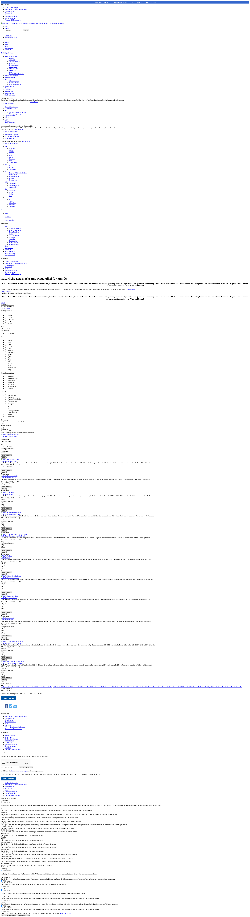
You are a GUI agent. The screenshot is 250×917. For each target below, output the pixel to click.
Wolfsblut (12, 204)
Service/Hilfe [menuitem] (14, 12)
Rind (9, 360)
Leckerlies (8, 90)
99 (9, 328)
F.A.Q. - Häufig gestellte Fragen (15, 727)
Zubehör (7, 121)
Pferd (9, 356)
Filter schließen (5, 308)
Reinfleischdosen (14, 81)
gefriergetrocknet (13, 378)
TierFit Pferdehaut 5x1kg (8, 477)
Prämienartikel (9, 741)
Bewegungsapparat (14, 61)
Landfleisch (12, 183)
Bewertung (4, 420)
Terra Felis (12, 192)
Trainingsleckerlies (13, 411)
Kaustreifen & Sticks (14, 399)
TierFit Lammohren (7, 494)
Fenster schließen (6, 291)
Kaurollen (11, 397)
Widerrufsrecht (9, 11)
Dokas (11, 166)
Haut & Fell (12, 63)
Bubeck (11, 155)
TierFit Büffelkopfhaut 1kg (9, 436)
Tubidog (208, 687)
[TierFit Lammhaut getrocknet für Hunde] (14, 534)
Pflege (7, 119)
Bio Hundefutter (10, 95)
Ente (9, 342)
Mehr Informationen (66, 913)
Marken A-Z (8, 249)
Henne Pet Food (14, 176)
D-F (6, 164)
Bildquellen (8, 737)
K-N (6, 182)
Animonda (12, 148)
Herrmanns (12, 178)
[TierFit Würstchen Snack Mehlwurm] (13, 661)
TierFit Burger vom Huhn (9, 598)
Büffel (10, 340)
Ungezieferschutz (10, 255)
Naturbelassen (12, 405)
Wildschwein (12, 368)
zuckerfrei (11, 388)
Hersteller (4, 312)
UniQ (10, 199)
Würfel (10, 414)
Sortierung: (4, 304)
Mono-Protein (12, 386)
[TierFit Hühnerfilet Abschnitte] (11, 576)
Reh (9, 358)
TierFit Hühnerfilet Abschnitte (10, 578)
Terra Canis (12, 190)
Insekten (10, 350)
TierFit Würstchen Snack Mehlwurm (12, 663)
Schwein (10, 362)
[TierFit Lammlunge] (7, 618)
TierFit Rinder (27, 687)
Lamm (10, 354)
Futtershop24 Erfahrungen (13, 20)
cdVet (10, 160)
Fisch (9, 344)
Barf (6, 110)
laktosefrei (11, 384)
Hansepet (11, 319)
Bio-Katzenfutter (10, 251)
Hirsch (10, 348)
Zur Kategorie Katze (7, 103)
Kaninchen (11, 352)
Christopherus (13, 162)
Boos (10, 153)
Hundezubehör (9, 93)
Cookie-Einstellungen (11, 8)
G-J (6, 171)
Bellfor (11, 150)
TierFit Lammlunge (7, 619)
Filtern (3, 303)
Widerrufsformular (10, 722)
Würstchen (11, 416)
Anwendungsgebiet (11, 56)
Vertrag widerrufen (8, 698)
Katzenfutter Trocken (11, 107)
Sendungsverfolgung (11, 16)
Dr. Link (11, 168)
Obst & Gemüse (14, 82)
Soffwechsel (12, 70)
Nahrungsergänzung (15, 84)
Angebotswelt (9, 248)
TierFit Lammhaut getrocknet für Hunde (13, 536)
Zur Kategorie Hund (7, 53)
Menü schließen (9, 220)
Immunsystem (13, 67)
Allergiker (11, 376)
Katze (6, 246)
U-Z (6, 197)
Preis (2, 326)
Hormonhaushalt (14, 65)
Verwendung (5, 330)
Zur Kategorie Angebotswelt (9, 131)
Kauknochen (12, 395)
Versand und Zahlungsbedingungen (16, 9)
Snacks (7, 117)
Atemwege (12, 60)
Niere (10, 72)
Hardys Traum (13, 175)
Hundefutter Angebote (11, 134)
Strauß (10, 364)
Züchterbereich (151, 2)
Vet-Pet (11, 201)
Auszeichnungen (10, 735)
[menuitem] (127, 8)
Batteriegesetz (9, 720)
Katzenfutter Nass (10, 108)
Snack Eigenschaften (7, 373)
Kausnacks (8, 88)
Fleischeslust (12, 169)
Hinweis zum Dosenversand (13, 729)
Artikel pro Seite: (6, 425)
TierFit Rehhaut (5, 558)
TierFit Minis (9, 687)
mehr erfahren (34, 102)
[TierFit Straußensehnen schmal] (11, 512)
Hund (6, 227)
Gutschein (8, 748)
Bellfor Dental (105, 687)
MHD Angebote (10, 138)
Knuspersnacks (12, 401)
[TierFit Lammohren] (7, 492)
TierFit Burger (49, 687)
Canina (11, 157)
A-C (6, 146)
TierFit (11, 194)
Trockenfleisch (12, 413)
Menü (6, 26)
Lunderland (12, 187)
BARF (7, 79)
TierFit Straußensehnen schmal (10, 514)
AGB (6, 15)
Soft (9, 409)
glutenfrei (11, 382)
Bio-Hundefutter (10, 253)
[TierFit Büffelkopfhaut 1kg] (10, 434)
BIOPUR (11, 152)
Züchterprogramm (10, 18)
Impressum (8, 725)
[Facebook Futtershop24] (6, 706)
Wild (9, 366)
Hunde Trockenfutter (11, 75)
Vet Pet (121, 687)
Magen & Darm (13, 68)
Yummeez (12, 206)
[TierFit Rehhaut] (6, 556)
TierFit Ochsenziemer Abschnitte (11, 643)
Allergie (11, 58)
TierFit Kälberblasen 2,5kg (9, 461)
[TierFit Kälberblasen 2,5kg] (10, 459)
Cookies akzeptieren (24, 915)
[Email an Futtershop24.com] (15, 706)
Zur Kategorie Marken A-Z (9, 143)
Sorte (2, 337)
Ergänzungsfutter (10, 86)
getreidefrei (11, 380)
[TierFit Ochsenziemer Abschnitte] (12, 641)
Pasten (10, 407)
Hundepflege (9, 91)
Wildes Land (12, 203)
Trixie (10, 196)
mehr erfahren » (132, 289)
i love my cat (13, 180)
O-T (6, 189)
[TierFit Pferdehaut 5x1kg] (9, 476)
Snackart (3, 391)
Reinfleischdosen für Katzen (17, 112)
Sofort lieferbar (5, 310)
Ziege (9, 370)
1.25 (5, 328)
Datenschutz (8, 13)
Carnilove (12, 159)
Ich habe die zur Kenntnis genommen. (23, 771)
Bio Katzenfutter (10, 123)
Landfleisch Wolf (14, 185)
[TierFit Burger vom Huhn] (9, 596)
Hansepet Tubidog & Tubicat (17, 173)
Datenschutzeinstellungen (9, 915)
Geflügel (10, 346)
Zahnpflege (11, 333)
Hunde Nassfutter (10, 77)
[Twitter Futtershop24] (10, 706)
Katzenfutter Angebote (12, 136)
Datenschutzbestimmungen (19, 771)
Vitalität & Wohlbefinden (16, 74)
